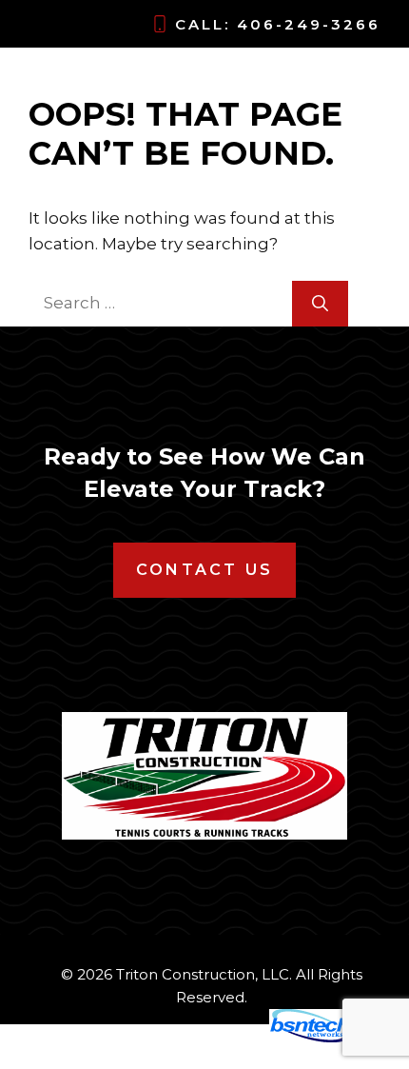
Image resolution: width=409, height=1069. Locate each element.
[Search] (320, 304)
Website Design (195, 1037)
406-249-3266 (308, 24)
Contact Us (204, 570)
